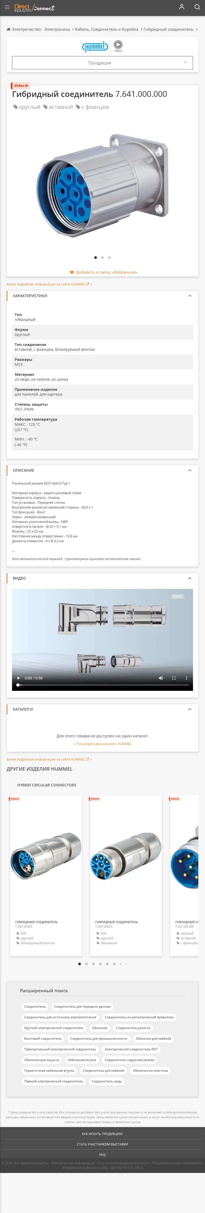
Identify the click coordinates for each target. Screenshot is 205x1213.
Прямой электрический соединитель (53, 1081)
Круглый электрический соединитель (54, 1028)
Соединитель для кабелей (103, 1070)
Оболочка (99, 1028)
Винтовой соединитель (43, 1038)
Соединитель (35, 1006)
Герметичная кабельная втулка (49, 1070)
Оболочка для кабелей (153, 1038)
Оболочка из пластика (150, 1070)
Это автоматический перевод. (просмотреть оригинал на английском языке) (76, 559)
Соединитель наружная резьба (129, 1060)
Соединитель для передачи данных (82, 1006)
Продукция (99, 63)
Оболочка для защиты (41, 1060)
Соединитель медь (107, 1081)
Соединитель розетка (133, 1028)
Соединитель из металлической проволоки (139, 1017)
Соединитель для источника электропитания (60, 1017)
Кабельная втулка (82, 1060)
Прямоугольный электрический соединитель (60, 1049)
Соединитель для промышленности (98, 1038)
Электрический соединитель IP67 (131, 1049)
